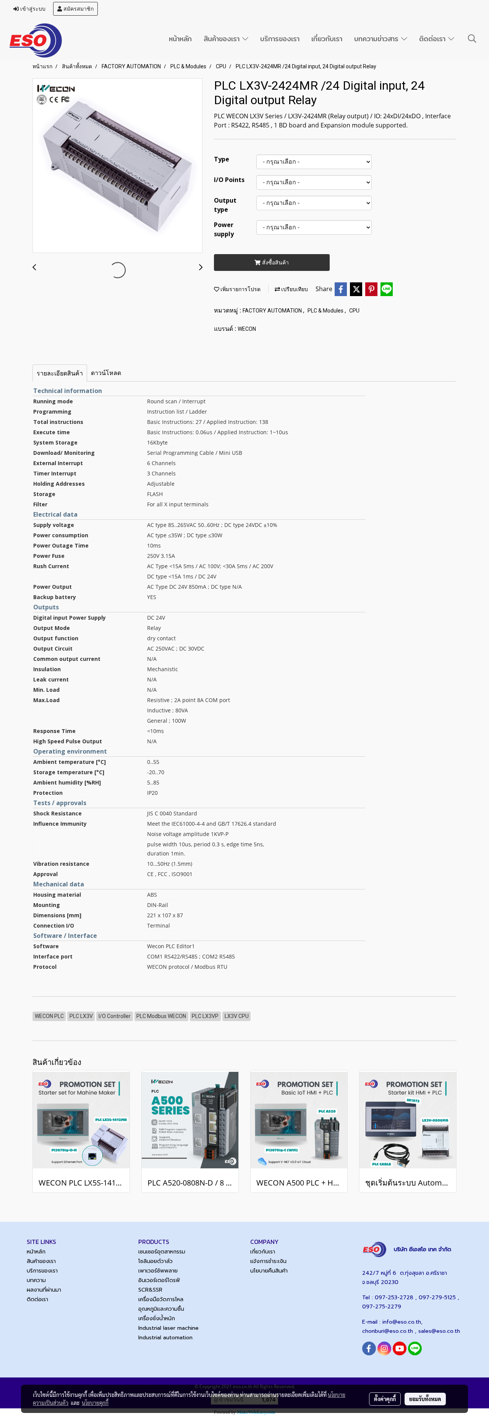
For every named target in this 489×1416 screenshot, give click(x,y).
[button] (472, 38)
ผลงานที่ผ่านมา (44, 1290)
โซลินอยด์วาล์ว (155, 1261)
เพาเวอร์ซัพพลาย (158, 1271)
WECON (247, 329)
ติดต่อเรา (433, 38)
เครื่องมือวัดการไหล (160, 1299)
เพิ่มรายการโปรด (240, 289)
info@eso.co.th (401, 1322)
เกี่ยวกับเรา (326, 38)
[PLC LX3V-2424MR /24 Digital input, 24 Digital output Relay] (117, 166)
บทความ (36, 1280)
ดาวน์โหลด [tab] (106, 373)
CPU (354, 311)
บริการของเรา (280, 38)
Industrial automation (165, 1338)
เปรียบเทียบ (294, 289)
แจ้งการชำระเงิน (268, 1261)
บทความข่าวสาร (377, 38)
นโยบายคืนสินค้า (269, 1271)
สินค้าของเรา (223, 38)
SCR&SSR (150, 1290)
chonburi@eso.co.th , (390, 1331)
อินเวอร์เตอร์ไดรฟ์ (159, 1280)
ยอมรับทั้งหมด (425, 1398)
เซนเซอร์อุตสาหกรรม (161, 1252)
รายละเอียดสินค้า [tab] (60, 373)
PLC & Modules (326, 311)
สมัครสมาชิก (78, 8)
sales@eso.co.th (439, 1331)
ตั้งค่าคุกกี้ (385, 1398)
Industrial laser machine (168, 1328)
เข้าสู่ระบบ (32, 8)
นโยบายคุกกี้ (95, 1402)
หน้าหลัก (180, 38)
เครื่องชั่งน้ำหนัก (156, 1319)
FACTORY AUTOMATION (273, 311)
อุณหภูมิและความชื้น (161, 1309)
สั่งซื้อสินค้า (275, 262)
